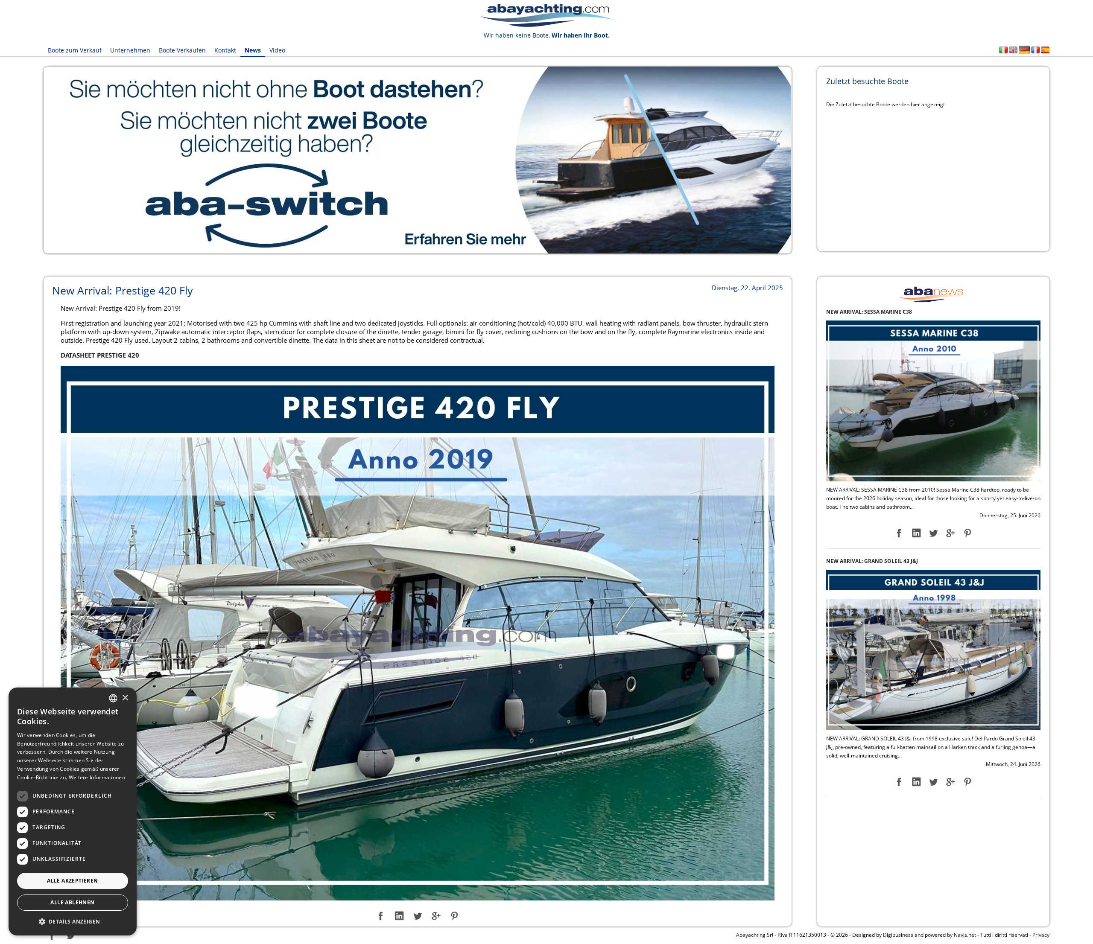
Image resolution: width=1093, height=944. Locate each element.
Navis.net (965, 934)
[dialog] (73, 811)
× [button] (125, 698)
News (253, 50)
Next (804, 160)
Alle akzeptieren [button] (72, 880)
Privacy (1040, 934)
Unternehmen (130, 50)
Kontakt (225, 50)
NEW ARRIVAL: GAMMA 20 (858, 561)
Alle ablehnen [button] (72, 902)
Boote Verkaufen (182, 50)
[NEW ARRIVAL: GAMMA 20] (933, 649)
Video (277, 50)
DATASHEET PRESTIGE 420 (100, 355)
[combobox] (113, 698)
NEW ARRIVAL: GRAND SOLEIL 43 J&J (872, 311)
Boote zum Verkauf (75, 50)
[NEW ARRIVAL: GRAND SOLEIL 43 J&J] (933, 400)
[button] (72, 921)
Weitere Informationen (97, 777)
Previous (30, 160)
